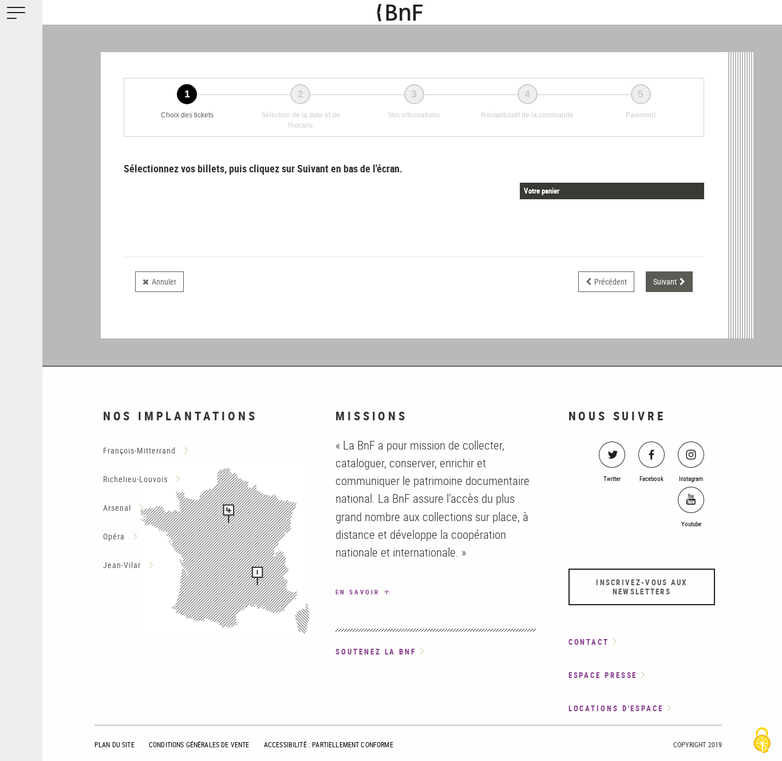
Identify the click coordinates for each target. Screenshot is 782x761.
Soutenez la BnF (375, 651)
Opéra (114, 536)
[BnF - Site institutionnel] (420, 12)
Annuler (164, 281)
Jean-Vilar (122, 564)
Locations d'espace (615, 708)
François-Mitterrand (139, 450)
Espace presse (603, 675)
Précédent (610, 281)
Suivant (665, 281)
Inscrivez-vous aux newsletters (641, 587)
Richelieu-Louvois (135, 479)
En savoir (368, 591)
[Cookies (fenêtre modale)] (762, 741)
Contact (588, 642)
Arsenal (117, 507)
